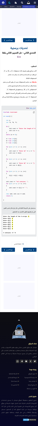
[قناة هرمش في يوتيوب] (26, 361)
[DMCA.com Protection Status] (30, 421)
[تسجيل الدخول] (3, 2)
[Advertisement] (19, 23)
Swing (19, 6)
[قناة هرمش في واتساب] (17, 361)
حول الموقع (31, 374)
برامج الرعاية (31, 385)
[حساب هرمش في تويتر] (35, 361)
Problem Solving (28, 6)
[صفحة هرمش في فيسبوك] (30, 361)
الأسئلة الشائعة (13, 374)
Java (5, 6)
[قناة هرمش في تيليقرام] (22, 361)
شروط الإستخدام (13, 377)
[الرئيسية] (28, 2)
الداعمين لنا (14, 385)
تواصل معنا (32, 381)
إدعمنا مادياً (14, 381)
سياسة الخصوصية (30, 377)
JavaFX (12, 6)
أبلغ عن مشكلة (31, 388)
